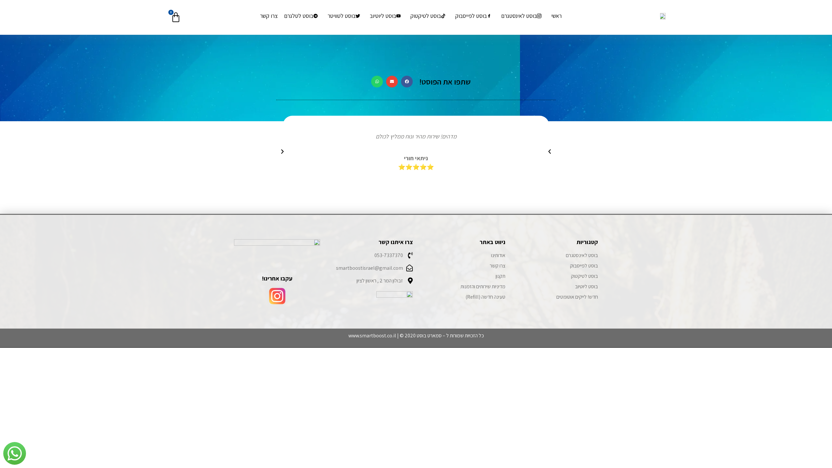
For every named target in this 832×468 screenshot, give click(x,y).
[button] (407, 81)
